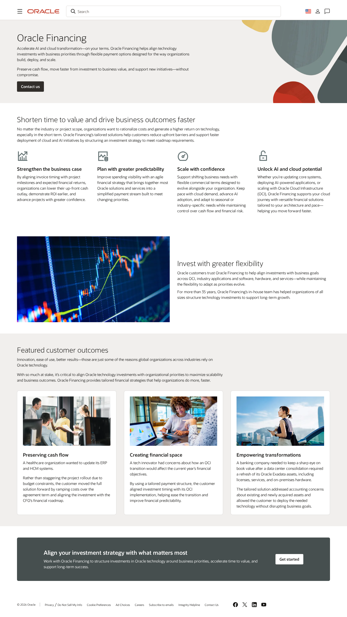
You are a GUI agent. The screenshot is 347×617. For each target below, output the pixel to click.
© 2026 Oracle (26, 604)
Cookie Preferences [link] (99, 605)
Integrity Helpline (189, 605)
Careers (139, 605)
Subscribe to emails (161, 605)
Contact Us (212, 605)
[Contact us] (327, 11)
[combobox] (173, 11)
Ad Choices (123, 605)
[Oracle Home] (43, 11)
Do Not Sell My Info (70, 605)
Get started (289, 559)
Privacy (49, 605)
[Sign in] (318, 11)
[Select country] (308, 11)
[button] (20, 11)
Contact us (30, 86)
